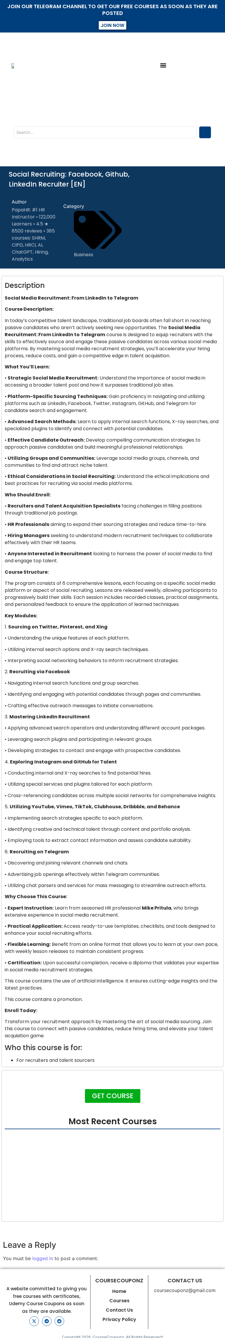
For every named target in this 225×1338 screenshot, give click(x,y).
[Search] (205, 132)
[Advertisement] (185, 217)
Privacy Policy (119, 1319)
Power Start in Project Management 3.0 (49, 1210)
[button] (163, 65)
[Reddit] (59, 1321)
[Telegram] (47, 1321)
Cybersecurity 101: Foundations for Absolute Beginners (66, 1148)
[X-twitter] (34, 1321)
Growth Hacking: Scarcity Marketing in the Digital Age (66, 1194)
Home (119, 1291)
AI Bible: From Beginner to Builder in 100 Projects (58, 1164)
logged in (42, 1258)
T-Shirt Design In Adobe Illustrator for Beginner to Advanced (73, 1179)
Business (83, 254)
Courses (119, 1300)
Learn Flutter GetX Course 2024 (154, 1164)
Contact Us (119, 1310)
